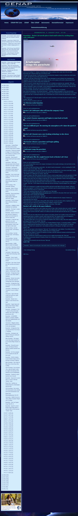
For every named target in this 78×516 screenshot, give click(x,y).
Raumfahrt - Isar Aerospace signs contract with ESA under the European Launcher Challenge (11, 37)
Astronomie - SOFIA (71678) (8, 73)
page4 (41, 514)
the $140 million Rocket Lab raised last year (41, 192)
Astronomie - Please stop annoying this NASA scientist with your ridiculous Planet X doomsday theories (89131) (11, 67)
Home (6, 23)
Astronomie (45, 23)
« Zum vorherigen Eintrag (29, 250)
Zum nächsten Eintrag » (71, 250)
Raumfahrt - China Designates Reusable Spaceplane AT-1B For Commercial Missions (10, 54)
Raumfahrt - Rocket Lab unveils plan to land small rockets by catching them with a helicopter (44, 245)
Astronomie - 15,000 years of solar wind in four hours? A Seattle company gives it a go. (11, 45)
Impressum (70, 23)
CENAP (26, 23)
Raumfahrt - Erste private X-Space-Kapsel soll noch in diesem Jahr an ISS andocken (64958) (11, 77)
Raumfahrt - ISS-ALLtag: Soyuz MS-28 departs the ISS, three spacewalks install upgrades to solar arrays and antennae (10, 50)
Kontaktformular (58, 23)
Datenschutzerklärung (39, 27)
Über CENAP (35, 23)
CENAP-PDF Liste (16, 23)
